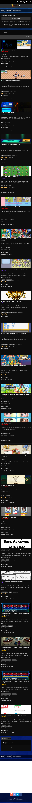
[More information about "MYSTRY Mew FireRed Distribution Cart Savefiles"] (16, 328)
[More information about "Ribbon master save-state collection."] (16, 74)
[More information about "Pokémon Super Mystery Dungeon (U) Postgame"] (16, 360)
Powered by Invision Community (16, 799)
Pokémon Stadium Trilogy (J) (8, 238)
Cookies (16, 798)
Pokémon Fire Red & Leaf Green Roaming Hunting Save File (15, 455)
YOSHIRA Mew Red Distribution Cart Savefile (12, 581)
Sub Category (15, 18)
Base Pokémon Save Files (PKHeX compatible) (12, 549)
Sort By (28, 36)
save (8, 25)
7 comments (5, 348)
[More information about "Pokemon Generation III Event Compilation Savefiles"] (16, 263)
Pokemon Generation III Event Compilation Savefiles (14, 269)
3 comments (5, 500)
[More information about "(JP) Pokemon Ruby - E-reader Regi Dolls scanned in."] (16, 709)
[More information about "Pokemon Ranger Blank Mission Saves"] (16, 138)
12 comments (5, 730)
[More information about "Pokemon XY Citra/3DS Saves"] (16, 511)
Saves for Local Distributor (7, 112)
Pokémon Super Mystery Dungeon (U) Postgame (13, 365)
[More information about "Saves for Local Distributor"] (16, 107)
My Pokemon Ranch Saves (7, 485)
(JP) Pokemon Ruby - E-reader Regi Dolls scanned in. (14, 715)
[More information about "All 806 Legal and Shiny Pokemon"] (16, 171)
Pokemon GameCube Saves (10, 50)
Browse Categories (16, 747)
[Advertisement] (16, 777)
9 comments (5, 532)
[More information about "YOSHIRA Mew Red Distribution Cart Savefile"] (16, 575)
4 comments (5, 221)
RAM (10, 25)
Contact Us (27, 796)
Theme (14, 796)
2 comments (5, 95)
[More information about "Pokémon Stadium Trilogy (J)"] (16, 233)
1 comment (4, 438)
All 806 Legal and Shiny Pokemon (9, 176)
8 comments (5, 63)
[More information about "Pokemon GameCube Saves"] (16, 44)
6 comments (5, 159)
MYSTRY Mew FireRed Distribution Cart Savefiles (13, 333)
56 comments (5, 316)
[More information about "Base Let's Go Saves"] (16, 417)
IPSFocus (10, 796)
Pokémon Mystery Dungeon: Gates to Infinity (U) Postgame (16, 394)
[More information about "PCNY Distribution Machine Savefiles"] (16, 295)
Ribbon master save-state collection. (12, 80)
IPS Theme (4, 796)
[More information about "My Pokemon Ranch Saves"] (16, 479)
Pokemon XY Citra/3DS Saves (8, 517)
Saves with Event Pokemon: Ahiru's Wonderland (13, 206)
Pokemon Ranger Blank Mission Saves (10, 144)
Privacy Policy (20, 796)
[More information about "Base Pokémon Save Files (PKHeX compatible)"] (16, 543)
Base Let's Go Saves (6, 423)
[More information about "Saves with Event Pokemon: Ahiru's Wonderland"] (16, 201)
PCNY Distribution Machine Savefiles (12, 301)
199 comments (5, 190)
